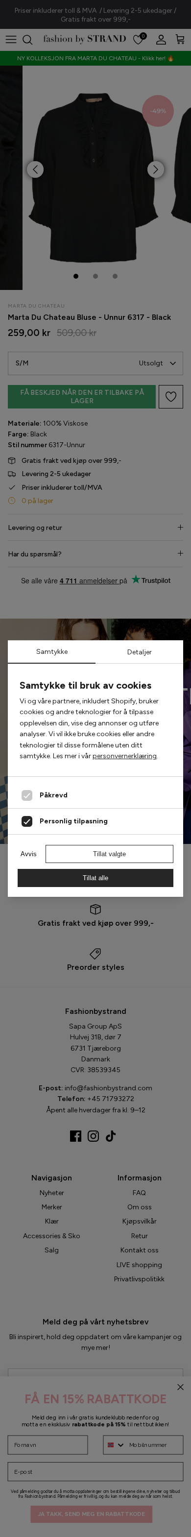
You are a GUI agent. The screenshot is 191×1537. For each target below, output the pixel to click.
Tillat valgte (109, 854)
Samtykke (52, 652)
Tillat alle (95, 878)
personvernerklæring (125, 756)
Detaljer (139, 652)
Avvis (29, 854)
